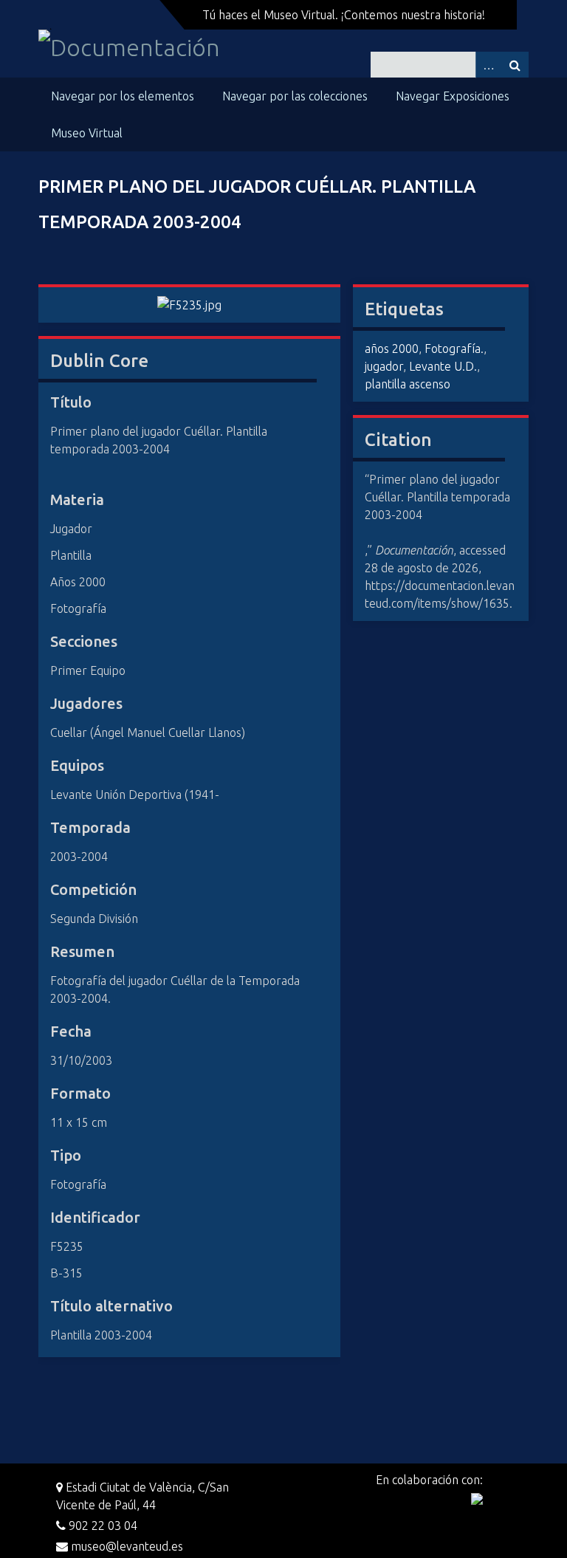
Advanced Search (488, 65)
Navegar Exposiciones (452, 96)
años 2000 (392, 348)
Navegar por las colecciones (295, 96)
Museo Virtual (87, 133)
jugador (384, 366)
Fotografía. (454, 348)
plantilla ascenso (407, 384)
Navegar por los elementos (122, 96)
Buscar (515, 65)
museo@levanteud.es (125, 1546)
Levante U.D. (443, 366)
